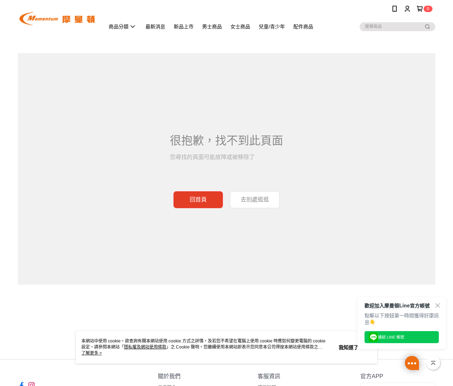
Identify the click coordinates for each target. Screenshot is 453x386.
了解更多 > (91, 353)
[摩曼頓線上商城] (57, 18)
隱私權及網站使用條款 (145, 347)
